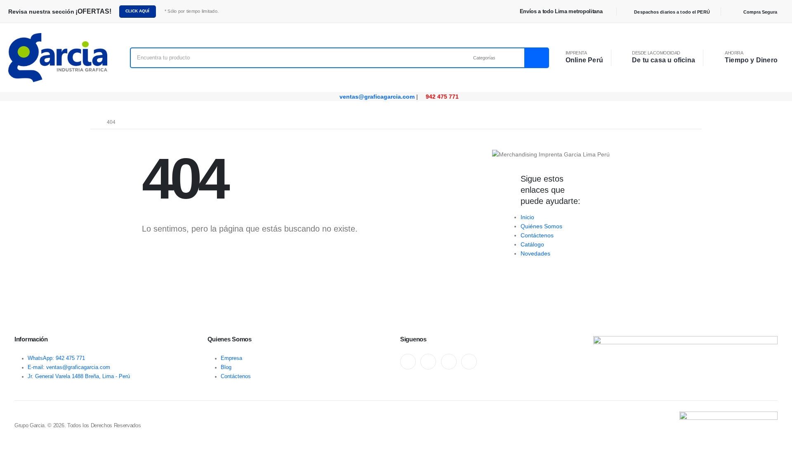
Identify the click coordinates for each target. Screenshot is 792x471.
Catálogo (532, 244)
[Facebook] (408, 361)
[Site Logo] (57, 57)
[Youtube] (428, 361)
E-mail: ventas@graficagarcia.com (69, 367)
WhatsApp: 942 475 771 (56, 358)
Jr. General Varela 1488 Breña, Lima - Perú (79, 376)
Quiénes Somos (541, 226)
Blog (226, 367)
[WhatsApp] (449, 361)
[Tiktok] (469, 361)
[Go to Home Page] (92, 122)
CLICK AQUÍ (137, 11)
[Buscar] (536, 57)
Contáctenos (537, 235)
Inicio (527, 217)
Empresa (231, 358)
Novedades (535, 253)
